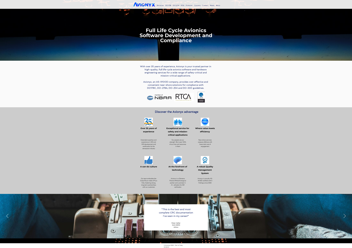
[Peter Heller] (169, 233)
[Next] (345, 216)
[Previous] (7, 216)
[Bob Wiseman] (184, 233)
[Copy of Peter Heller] (167, 233)
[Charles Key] (176, 233)
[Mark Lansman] (182, 233)
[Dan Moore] (180, 233)
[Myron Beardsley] (178, 233)
